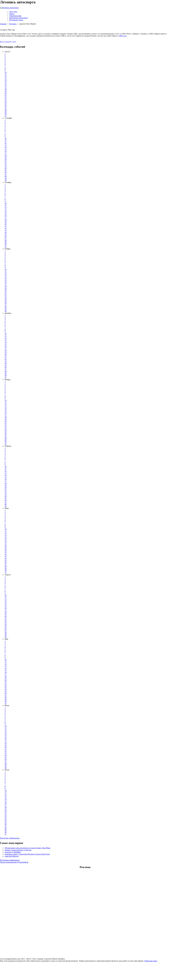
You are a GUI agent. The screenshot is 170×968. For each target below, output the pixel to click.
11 (5, 74)
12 (5, 76)
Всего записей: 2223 (8, 42)
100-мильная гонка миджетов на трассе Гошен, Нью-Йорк (27, 848)
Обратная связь (15, 16)
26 (5, 106)
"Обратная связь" (151, 961)
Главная (3, 24)
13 (5, 79)
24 (5, 101)
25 (5, 103)
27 (5, 108)
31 (5, 116)
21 (5, 95)
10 (5, 72)
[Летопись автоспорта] (9, 8)
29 (5, 112)
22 (5, 97)
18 (5, 89)
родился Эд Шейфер (13, 852)
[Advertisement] (85, 885)
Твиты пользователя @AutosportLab (14, 862)
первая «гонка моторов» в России (18, 850)
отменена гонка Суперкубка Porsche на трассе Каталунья (27, 854)
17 (5, 87)
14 (5, 81)
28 (5, 110)
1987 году (123, 36)
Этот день (13, 12)
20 (5, 93)
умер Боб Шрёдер (12, 856)
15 (5, 83)
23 (5, 99)
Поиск (11, 14)
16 (5, 85)
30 (5, 114)
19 (5, 91)
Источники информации (10, 860)
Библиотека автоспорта (18, 18)
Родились (13, 24)
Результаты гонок (16, 20)
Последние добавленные (10, 838)
